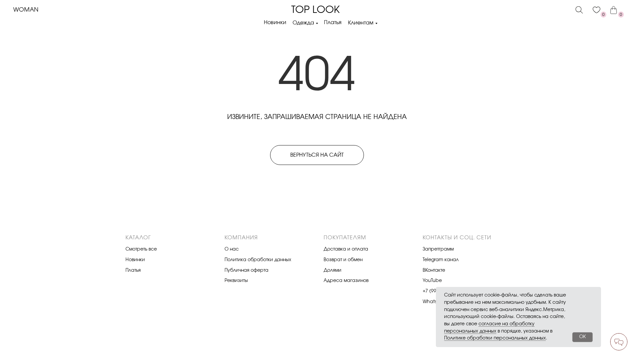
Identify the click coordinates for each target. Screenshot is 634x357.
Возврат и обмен (343, 260)
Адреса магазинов (346, 280)
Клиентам (360, 22)
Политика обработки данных (258, 260)
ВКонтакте (434, 270)
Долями (332, 270)
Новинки (275, 22)
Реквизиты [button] (236, 280)
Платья (332, 22)
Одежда (303, 22)
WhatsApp (434, 301)
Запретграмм (438, 249)
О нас (232, 249)
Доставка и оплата (346, 249)
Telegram (433, 260)
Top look (315, 10)
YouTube (432, 280)
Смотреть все (141, 249)
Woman (25, 10)
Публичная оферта (246, 270)
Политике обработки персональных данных (495, 338)
